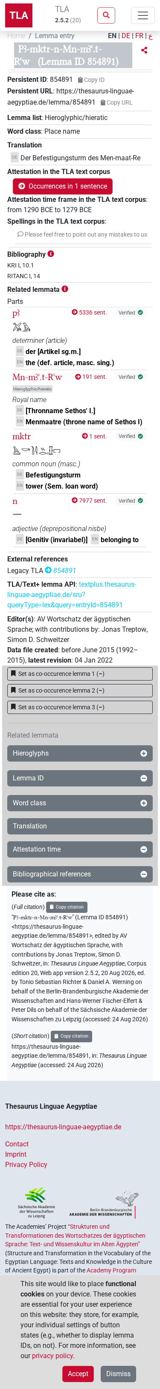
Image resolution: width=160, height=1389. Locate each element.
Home (16, 36)
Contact (17, 1144)
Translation (30, 826)
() (61, 673)
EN (112, 36)
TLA (18, 15)
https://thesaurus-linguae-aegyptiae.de (63, 1127)
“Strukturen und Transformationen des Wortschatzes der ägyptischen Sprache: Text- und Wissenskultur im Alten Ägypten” (75, 1235)
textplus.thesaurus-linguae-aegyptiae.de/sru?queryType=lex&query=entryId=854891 (71, 594)
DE (126, 36)
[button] (144, 50)
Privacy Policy (26, 1165)
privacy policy (52, 1356)
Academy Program (111, 1270)
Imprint (15, 1154)
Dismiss (118, 1374)
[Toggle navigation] (143, 15)
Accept (78, 1374)
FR (139, 36)
